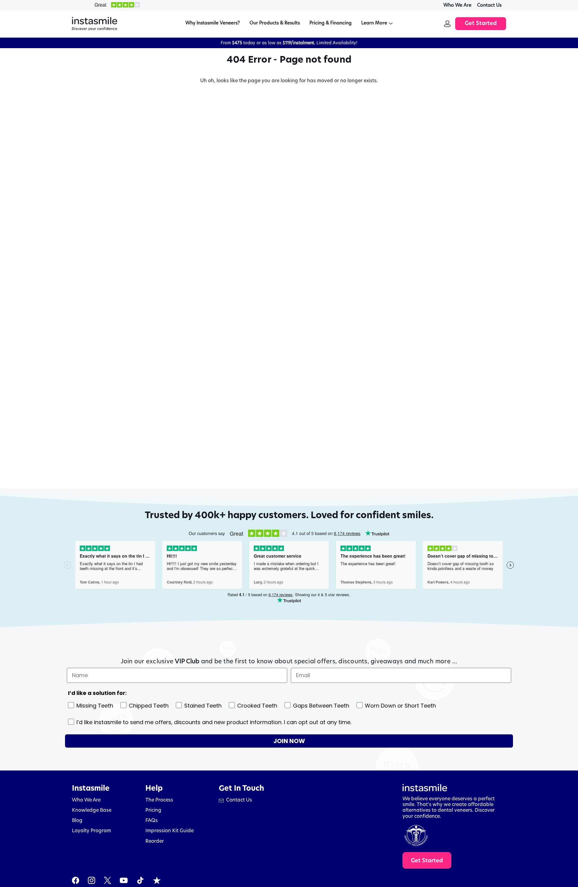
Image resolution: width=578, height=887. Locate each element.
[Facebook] (75, 880)
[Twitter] (107, 880)
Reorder (154, 841)
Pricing (153, 810)
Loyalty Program (91, 830)
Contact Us (489, 5)
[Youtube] (124, 880)
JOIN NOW (289, 741)
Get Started (481, 23)
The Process (159, 799)
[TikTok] (140, 880)
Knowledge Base (91, 810)
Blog (77, 820)
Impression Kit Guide (169, 830)
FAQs (151, 820)
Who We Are (457, 5)
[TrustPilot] (157, 880)
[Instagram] (91, 880)
